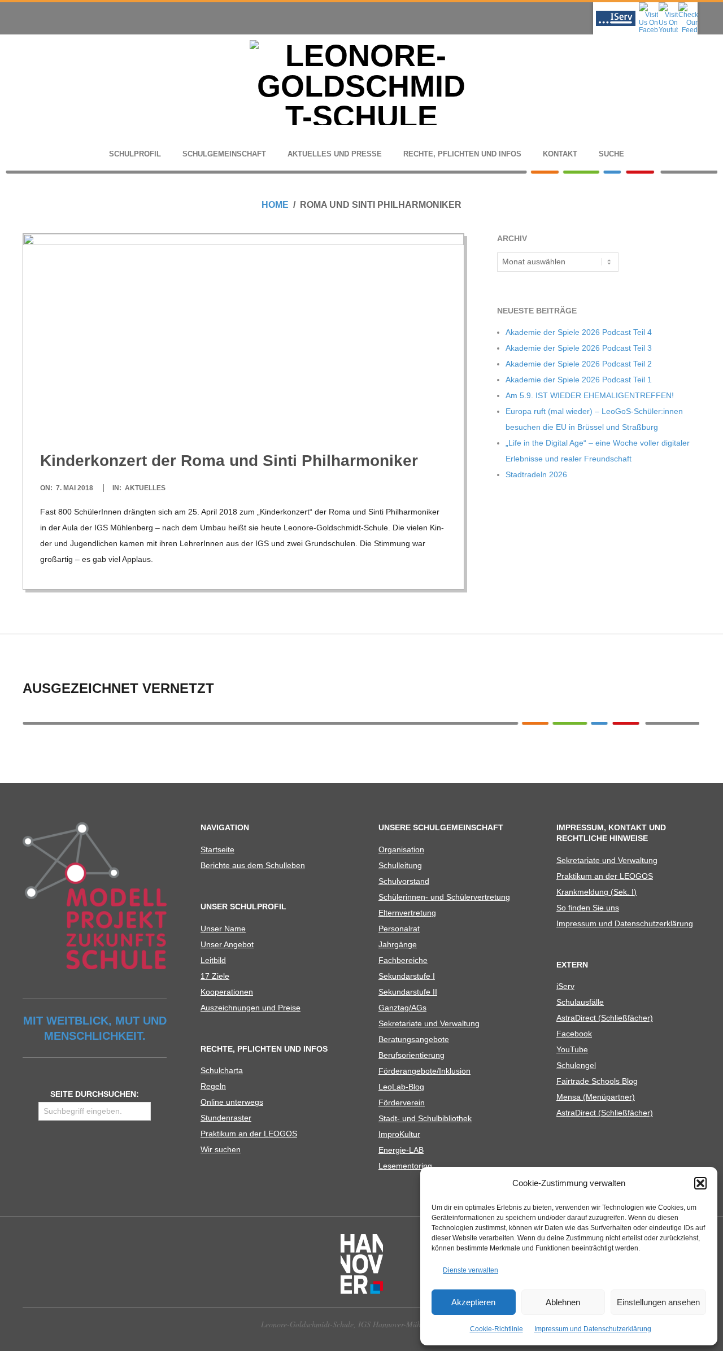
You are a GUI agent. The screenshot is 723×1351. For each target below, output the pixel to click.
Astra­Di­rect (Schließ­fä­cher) (604, 1017)
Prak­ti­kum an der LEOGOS (249, 1133)
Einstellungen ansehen (658, 1302)
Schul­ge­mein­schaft (224, 154)
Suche (611, 154)
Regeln (213, 1086)
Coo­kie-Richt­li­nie (496, 1329)
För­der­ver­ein (401, 1102)
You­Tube (572, 1049)
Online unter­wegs (232, 1101)
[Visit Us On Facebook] (648, 6)
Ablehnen (563, 1302)
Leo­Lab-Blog (401, 1086)
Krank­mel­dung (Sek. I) (596, 891)
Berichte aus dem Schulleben (253, 865)
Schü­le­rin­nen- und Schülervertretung (444, 896)
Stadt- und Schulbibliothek (425, 1118)
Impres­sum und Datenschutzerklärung (592, 1329)
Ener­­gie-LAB (401, 1149)
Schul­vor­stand (403, 881)
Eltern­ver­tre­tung (407, 912)
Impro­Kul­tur (399, 1134)
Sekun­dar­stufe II (407, 991)
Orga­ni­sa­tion (401, 849)
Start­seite (217, 849)
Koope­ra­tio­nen (227, 991)
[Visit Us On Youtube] (668, 6)
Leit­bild (213, 960)
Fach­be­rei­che (403, 960)
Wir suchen (221, 1149)
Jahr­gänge (397, 944)
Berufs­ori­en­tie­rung (411, 1055)
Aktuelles (145, 488)
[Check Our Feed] (688, 6)
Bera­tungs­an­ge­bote (413, 1039)
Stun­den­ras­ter (226, 1117)
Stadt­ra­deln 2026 (536, 474)
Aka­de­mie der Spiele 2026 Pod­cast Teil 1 (579, 379)
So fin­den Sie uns (587, 907)
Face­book (574, 1033)
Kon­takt (560, 154)
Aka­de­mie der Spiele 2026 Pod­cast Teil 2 (579, 363)
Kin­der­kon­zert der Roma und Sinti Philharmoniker (229, 460)
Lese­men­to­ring (405, 1165)
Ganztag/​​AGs (402, 1007)
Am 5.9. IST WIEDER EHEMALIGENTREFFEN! (590, 395)
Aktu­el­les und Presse (335, 154)
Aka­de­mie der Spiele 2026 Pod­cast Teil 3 (579, 347)
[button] (700, 1183)
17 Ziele (215, 975)
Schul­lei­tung (400, 865)
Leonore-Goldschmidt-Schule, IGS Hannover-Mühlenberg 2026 (362, 1324)
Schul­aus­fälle (580, 1001)
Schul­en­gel (576, 1065)
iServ (565, 986)
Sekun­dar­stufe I (406, 975)
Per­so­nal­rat (399, 928)
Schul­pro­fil (135, 154)
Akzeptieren (473, 1302)
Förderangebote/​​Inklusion (424, 1070)
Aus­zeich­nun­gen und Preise (250, 1007)
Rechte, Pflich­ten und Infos (462, 154)
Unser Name (223, 928)
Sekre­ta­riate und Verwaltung (429, 1023)
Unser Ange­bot (227, 944)
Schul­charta (222, 1070)
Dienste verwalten (470, 1270)
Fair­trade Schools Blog (597, 1081)
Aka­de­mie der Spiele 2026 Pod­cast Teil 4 (579, 332)
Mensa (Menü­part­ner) (595, 1096)
